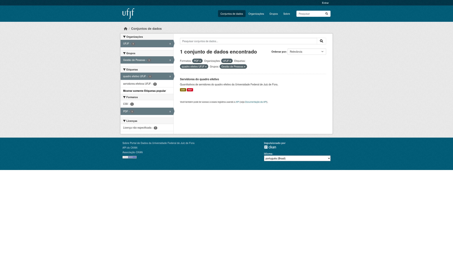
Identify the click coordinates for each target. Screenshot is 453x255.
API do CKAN (129, 147)
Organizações (256, 13)
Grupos (273, 13)
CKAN (270, 147)
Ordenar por (278, 51)
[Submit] (326, 14)
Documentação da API (256, 101)
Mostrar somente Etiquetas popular (144, 90)
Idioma (268, 153)
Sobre (286, 13)
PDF (190, 89)
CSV (183, 89)
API (237, 101)
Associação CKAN (132, 152)
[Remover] (200, 61)
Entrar (325, 2)
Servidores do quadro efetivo (199, 79)
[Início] (125, 28)
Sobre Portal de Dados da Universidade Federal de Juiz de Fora (158, 143)
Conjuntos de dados (231, 13)
